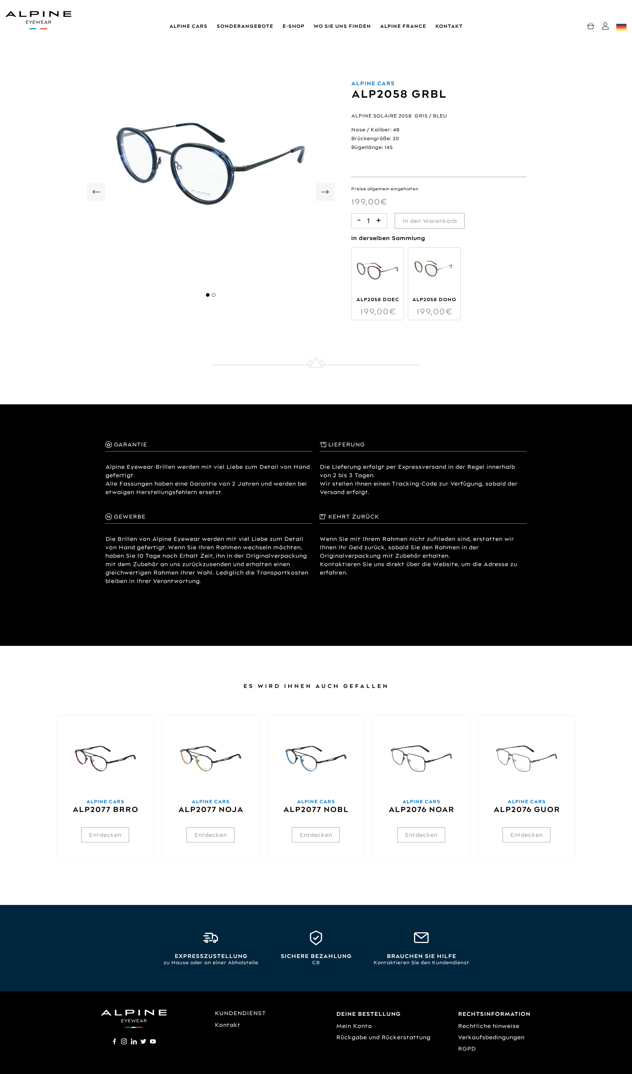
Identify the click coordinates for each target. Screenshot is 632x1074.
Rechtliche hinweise (488, 1025)
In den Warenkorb (429, 220)
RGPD (467, 1048)
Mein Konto (354, 1025)
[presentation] (96, 193)
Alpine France (403, 26)
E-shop (293, 26)
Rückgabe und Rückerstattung (383, 1037)
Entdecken (105, 834)
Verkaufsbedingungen (491, 1037)
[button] (208, 295)
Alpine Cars (188, 26)
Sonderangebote (245, 26)
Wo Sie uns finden (342, 26)
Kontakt (449, 26)
